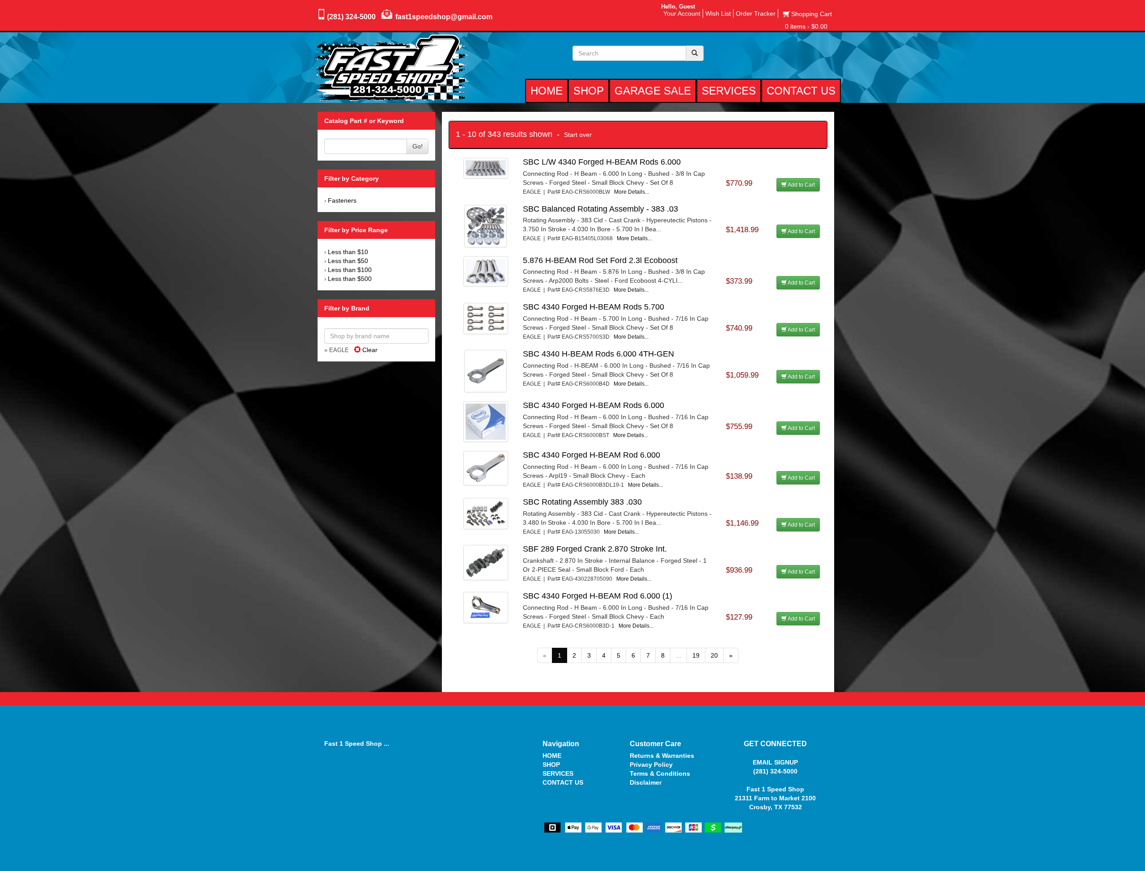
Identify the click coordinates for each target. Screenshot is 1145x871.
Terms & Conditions (660, 773)
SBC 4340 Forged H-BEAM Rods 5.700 (593, 306)
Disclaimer (646, 782)
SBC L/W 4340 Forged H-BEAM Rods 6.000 (602, 161)
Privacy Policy (651, 764)
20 (714, 655)
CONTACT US (563, 782)
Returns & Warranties (662, 755)
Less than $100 (350, 269)
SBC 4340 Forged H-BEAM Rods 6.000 (593, 405)
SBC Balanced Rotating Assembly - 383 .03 (600, 208)
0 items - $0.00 (806, 26)
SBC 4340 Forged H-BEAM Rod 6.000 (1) (597, 595)
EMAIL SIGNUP (775, 762)
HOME (552, 755)
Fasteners (342, 200)
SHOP (551, 764)
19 (696, 655)
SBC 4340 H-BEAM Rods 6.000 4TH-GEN (598, 353)
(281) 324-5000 (351, 17)
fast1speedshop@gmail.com (443, 17)
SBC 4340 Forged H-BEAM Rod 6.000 (591, 454)
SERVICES (558, 773)
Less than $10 (348, 251)
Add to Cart (801, 185)
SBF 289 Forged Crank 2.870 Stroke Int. (595, 548)
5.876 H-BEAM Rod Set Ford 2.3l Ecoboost (600, 260)
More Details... (631, 192)
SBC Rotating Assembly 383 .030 (582, 501)
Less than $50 (348, 260)
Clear (368, 349)
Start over (578, 134)
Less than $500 (350, 278)
